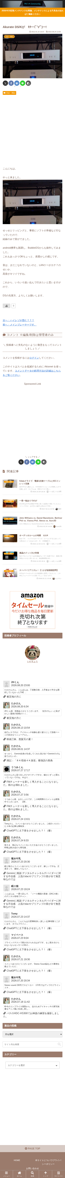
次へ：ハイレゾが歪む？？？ (18, 320)
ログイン (34, 358)
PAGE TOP (33, 1148)
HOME (17, 1160)
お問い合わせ (32, 1168)
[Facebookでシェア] (11, 83)
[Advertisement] (32, 130)
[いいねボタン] (6, 306)
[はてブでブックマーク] (17, 83)
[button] (28, 83)
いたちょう (32, 661)
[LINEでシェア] (22, 83)
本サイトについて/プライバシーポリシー (48, 1162)
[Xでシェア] (5, 83)
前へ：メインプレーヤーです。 (20, 324)
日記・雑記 (10, 93)
